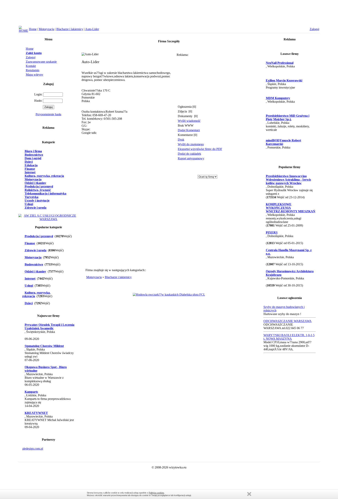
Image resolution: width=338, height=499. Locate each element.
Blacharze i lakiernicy (69, 29)
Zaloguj (30, 57)
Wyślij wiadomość (189, 120)
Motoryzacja (46, 29)
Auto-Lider (92, 29)
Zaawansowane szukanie (41, 61)
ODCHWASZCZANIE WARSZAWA (287, 321)
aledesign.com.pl (32, 448)
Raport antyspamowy (191, 158)
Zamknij (249, 494)
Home (33, 29)
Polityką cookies (156, 493)
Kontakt (31, 66)
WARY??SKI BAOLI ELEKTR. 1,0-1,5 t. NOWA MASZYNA (289, 336)
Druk (181, 139)
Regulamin (32, 70)
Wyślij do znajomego (191, 144)
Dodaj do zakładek (189, 153)
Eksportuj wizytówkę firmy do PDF (200, 149)
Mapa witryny (34, 74)
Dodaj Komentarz (189, 130)
